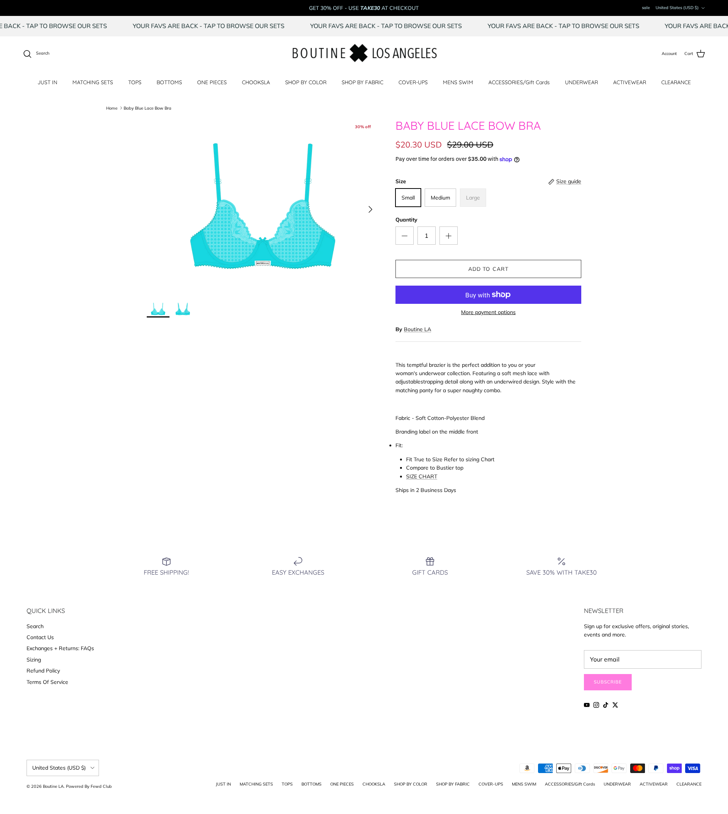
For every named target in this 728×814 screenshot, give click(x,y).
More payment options (488, 312)
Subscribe (608, 682)
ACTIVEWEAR (629, 82)
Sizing (34, 659)
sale (646, 7)
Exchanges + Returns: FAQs (60, 648)
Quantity (406, 219)
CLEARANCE (676, 82)
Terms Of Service (47, 682)
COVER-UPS (413, 82)
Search (35, 626)
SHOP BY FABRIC (362, 82)
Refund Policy (43, 670)
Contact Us (40, 637)
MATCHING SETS (92, 82)
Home (112, 107)
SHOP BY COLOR (305, 82)
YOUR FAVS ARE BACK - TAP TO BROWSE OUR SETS (226, 26)
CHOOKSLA (256, 82)
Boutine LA (417, 329)
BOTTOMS (169, 82)
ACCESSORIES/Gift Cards (519, 82)
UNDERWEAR (581, 82)
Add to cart (488, 269)
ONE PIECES (212, 82)
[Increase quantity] (448, 235)
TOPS (134, 82)
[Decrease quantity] (404, 235)
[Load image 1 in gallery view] (263, 206)
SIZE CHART (421, 476)
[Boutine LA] (364, 54)
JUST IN (47, 82)
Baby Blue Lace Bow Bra (147, 107)
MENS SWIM (458, 82)
